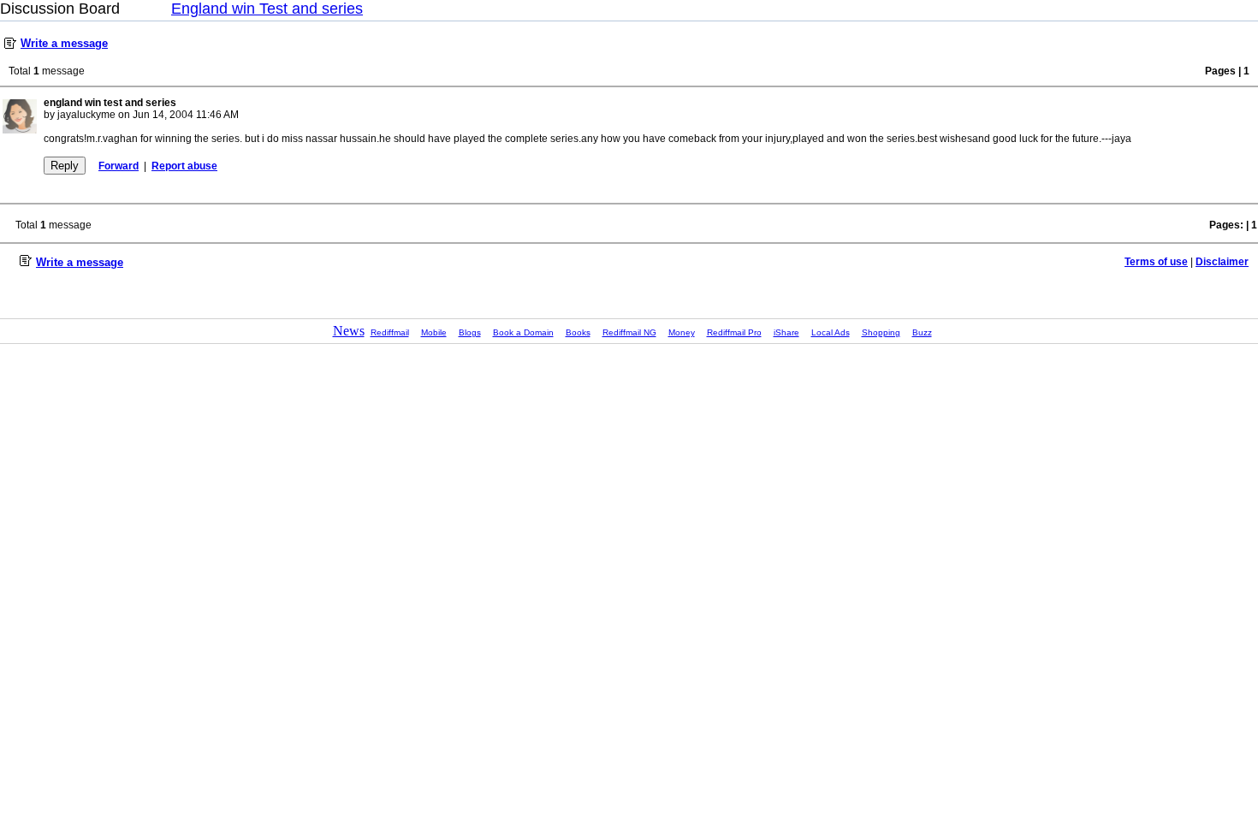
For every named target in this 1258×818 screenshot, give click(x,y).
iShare (786, 332)
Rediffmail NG (629, 332)
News (349, 330)
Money (681, 332)
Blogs (470, 332)
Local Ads (830, 332)
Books (578, 332)
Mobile (434, 332)
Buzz (922, 332)
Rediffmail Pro (734, 332)
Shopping (881, 332)
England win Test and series (267, 8)
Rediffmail (390, 332)
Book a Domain (523, 332)
